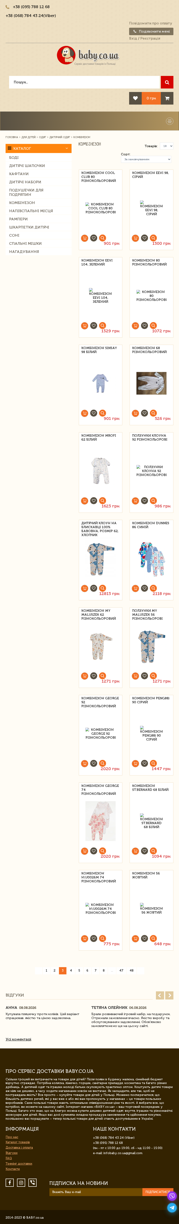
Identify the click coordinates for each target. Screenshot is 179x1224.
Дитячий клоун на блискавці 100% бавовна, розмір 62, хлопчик (99, 526)
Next (169, 995)
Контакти (13, 1169)
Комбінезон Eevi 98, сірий (150, 175)
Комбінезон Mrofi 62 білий (98, 438)
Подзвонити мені (154, 31)
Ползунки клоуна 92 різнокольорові (149, 438)
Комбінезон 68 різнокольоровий (149, 350)
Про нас (12, 1137)
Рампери (18, 219)
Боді (14, 157)
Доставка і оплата (19, 1147)
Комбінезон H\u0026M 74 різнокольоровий (98, 876)
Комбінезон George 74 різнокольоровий (100, 789)
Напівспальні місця (31, 211)
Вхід (133, 38)
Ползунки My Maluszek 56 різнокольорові (147, 614)
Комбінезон (22, 203)
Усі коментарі (18, 1039)
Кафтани (19, 174)
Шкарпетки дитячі (29, 227)
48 (132, 970)
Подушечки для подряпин (26, 192)
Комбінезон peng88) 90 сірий (150, 700)
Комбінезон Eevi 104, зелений (97, 262)
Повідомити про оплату (150, 23)
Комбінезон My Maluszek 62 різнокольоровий (98, 614)
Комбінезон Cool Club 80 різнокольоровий (98, 176)
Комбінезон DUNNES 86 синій (150, 525)
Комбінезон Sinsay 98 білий (99, 350)
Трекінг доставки (19, 1163)
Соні (14, 235)
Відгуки (11, 1153)
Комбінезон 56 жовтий (146, 875)
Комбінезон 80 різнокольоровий (149, 262)
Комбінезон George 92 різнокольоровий (100, 701)
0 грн (151, 98)
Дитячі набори (25, 182)
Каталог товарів (18, 1142)
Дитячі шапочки (27, 165)
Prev (160, 995)
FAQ (9, 1158)
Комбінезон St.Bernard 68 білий (150, 788)
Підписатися (157, 1192)
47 (121, 970)
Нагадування (24, 251)
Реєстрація (150, 38)
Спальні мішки (25, 243)
